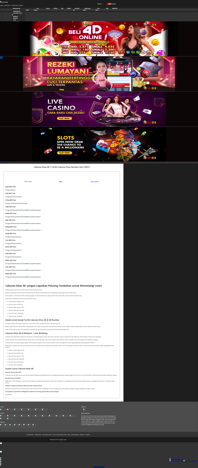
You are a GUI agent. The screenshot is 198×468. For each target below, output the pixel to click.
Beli (62, 8)
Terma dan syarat (47, 434)
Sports (48, 8)
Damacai (15, 18)
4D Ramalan (38, 434)
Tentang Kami (30, 434)
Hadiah (69, 8)
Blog (107, 8)
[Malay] (105, 4)
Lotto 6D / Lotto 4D (17, 13)
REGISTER (114, 8)
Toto (14, 19)
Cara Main (98, 9)
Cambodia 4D (16, 11)
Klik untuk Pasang (99, 467)
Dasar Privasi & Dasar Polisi (60, 434)
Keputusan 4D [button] (16, 8)
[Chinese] (104, 4)
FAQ (69, 434)
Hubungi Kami (75, 434)
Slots (27, 10)
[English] (102, 4)
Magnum (15, 16)
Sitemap (82, 434)
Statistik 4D (76, 9)
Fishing (55, 8)
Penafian (87, 434)
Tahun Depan (94, 181)
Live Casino (36, 9)
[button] (2, 163)
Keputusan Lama (86, 9)
